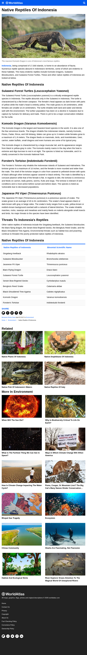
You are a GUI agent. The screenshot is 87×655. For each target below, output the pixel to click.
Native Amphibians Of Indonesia (58, 357)
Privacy (4, 611)
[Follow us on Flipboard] (3, 636)
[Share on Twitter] (12, 313)
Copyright (5, 614)
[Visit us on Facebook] (8, 636)
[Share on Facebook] (7, 313)
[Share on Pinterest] (16, 313)
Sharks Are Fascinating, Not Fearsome (62, 548)
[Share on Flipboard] (3, 313)
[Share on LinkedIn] (20, 313)
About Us (5, 618)
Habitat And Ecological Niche (15, 578)
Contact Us (6, 607)
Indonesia (6, 66)
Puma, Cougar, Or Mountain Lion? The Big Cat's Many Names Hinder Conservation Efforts (64, 488)
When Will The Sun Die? (12, 420)
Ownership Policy (8, 628)
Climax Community (10, 548)
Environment (30, 317)
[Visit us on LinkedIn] (21, 636)
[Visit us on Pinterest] (17, 636)
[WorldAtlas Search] (84, 3)
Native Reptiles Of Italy (54, 387)
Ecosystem (50, 518)
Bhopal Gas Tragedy (11, 518)
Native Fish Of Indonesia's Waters (17, 387)
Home (4, 603)
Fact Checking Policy (9, 621)
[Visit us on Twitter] (12, 636)
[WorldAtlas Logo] (15, 3)
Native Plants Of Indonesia (14, 357)
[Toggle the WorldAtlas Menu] (3, 3)
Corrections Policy (8, 625)
